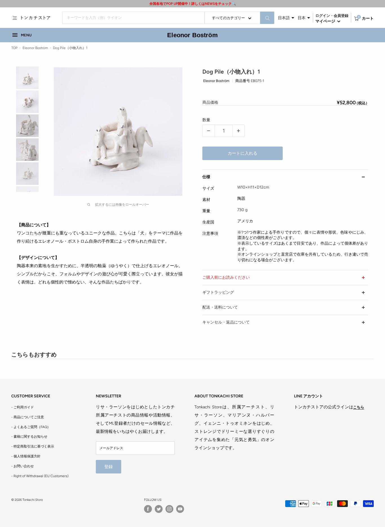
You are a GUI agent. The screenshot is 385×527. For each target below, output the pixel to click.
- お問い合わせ (22, 466)
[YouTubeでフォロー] (180, 509)
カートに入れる (242, 153)
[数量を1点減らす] (208, 131)
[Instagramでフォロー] (169, 509)
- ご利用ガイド (22, 407)
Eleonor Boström (192, 35)
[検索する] (267, 18)
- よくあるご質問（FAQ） (30, 427)
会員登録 (341, 16)
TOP (14, 48)
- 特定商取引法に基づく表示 (32, 446)
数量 (206, 120)
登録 (108, 466)
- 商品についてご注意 (27, 417)
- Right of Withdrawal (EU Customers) (39, 476)
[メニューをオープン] (14, 18)
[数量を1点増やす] (238, 131)
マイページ (325, 21)
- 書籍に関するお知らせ (29, 437)
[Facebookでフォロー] (148, 509)
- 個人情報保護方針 (26, 456)
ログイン (322, 16)
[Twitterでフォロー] (159, 509)
